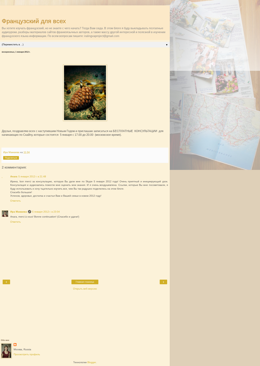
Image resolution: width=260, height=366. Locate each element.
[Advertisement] (85, 9)
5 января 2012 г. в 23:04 (46, 211)
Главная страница (85, 282)
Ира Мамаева (18, 211)
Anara (13, 176)
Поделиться (11, 158)
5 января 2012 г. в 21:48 (32, 176)
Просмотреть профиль (27, 354)
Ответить (15, 200)
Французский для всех (34, 21)
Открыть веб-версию (85, 288)
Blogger (91, 362)
